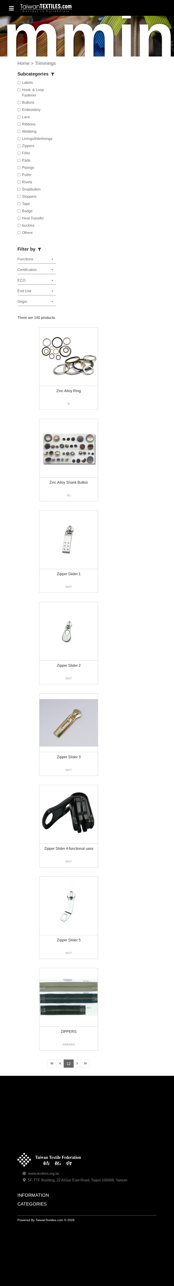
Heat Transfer (33, 218)
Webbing (29, 131)
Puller (26, 175)
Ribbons (29, 124)
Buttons (28, 102)
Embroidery (31, 110)
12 (70, 1064)
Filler (26, 153)
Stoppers (29, 196)
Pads (26, 160)
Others (27, 233)
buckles (28, 225)
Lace (26, 117)
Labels (27, 83)
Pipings (28, 168)
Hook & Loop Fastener (33, 92)
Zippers (28, 146)
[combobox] (36, 259)
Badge (27, 211)
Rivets (27, 182)
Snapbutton (31, 189)
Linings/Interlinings (37, 139)
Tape (26, 204)
